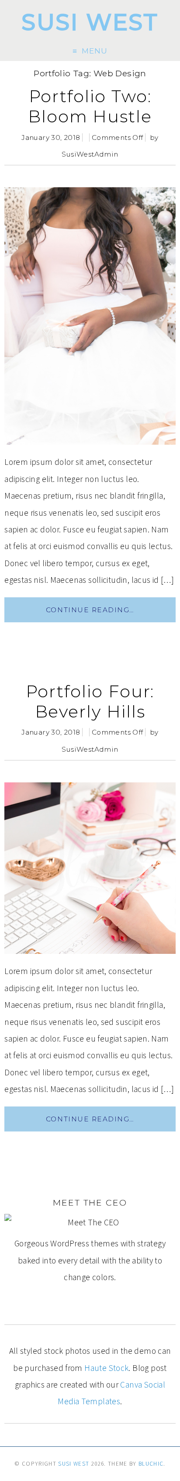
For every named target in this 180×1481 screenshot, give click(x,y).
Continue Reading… (90, 610)
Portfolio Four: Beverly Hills (90, 701)
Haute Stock (106, 1368)
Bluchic (150, 1463)
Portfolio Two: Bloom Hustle (90, 106)
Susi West (89, 22)
